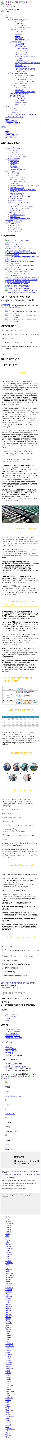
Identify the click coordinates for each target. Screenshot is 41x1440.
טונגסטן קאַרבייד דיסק (22, 52)
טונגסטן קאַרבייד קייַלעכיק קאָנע (16, 284)
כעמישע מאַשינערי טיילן (18, 73)
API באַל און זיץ (20, 46)
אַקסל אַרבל (19, 38)
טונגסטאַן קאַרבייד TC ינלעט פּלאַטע (27, 63)
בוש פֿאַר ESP (19, 44)
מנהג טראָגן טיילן (20, 71)
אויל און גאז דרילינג (16, 42)
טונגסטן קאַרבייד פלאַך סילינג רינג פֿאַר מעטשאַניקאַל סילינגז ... (18, 274)
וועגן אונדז (8, 106)
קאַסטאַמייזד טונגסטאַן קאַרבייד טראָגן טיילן (20, 292)
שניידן (7, 1020)
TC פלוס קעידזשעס (21, 50)
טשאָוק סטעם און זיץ (22, 48)
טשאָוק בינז (18, 65)
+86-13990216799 (12, 1131)
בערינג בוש (18, 34)
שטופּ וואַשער (19, 23)
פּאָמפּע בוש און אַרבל (17, 29)
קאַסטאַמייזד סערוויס (12, 123)
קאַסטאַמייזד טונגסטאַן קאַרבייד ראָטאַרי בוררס (21, 280)
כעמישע (8, 1018)
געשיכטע (13, 108)
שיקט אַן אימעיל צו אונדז (9, 354)
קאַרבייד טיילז (19, 90)
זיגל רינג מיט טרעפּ (21, 25)
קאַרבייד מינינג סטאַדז (22, 88)
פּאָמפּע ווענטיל (10, 1016)
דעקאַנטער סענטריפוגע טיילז (25, 92)
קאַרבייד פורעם (20, 104)
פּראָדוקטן (8, 17)
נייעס (7, 119)
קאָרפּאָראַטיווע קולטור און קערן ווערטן (23, 115)
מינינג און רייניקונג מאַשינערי (19, 85)
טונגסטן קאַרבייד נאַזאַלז (13, 246)
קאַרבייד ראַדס (20, 100)
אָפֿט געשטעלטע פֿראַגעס (14, 117)
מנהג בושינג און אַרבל (22, 40)
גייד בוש (17, 36)
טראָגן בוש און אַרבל (22, 61)
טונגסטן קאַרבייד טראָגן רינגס (25, 69)
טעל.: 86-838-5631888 (13, 1064)
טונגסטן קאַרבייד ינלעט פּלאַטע (16, 242)
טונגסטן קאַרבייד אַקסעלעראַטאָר (26, 79)
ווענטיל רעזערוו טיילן (22, 67)
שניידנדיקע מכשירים (17, 96)
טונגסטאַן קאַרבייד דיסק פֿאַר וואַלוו (17, 251)
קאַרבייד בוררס (20, 98)
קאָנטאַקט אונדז (11, 121)
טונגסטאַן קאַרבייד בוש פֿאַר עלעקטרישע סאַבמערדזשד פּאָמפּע (19, 266)
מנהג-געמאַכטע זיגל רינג (23, 27)
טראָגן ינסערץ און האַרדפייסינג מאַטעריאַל (24, 186)
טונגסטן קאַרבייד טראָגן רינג (24, 75)
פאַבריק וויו (14, 112)
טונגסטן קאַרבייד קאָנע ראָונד (25, 81)
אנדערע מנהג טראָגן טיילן (19, 94)
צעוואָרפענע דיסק (21, 77)
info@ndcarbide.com (13, 1096)
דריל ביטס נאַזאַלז (21, 54)
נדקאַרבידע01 (10, 1114)
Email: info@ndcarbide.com (15, 1066)
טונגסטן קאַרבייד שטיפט (23, 83)
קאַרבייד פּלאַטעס (21, 102)
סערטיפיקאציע (15, 110)
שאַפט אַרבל (19, 32)
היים (7, 15)
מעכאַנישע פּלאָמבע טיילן (18, 19)
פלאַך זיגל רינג (19, 21)
